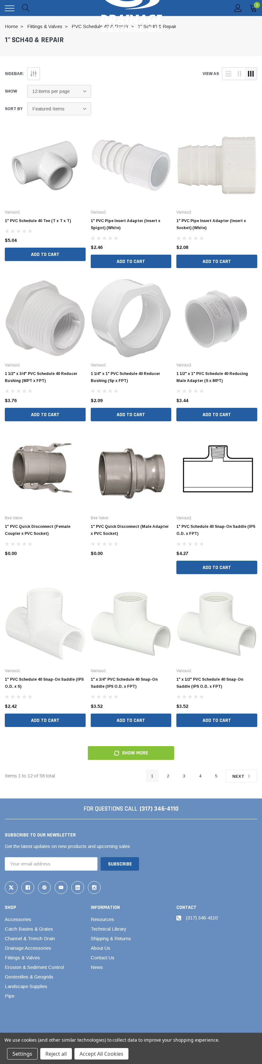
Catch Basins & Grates (29, 929)
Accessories (18, 919)
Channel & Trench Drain (30, 938)
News (97, 967)
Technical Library (109, 929)
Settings (22, 1053)
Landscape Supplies (26, 986)
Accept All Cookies (101, 1053)
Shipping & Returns (111, 938)
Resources (102, 919)
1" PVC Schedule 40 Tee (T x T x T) (38, 221)
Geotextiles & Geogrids (29, 976)
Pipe (9, 996)
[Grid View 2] (240, 74)
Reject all (56, 1053)
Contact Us (102, 957)
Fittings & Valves (22, 957)
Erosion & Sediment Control (34, 967)
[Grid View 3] (251, 74)
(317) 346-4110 (159, 809)
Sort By (14, 109)
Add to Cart (45, 254)
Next (239, 776)
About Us (100, 948)
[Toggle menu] (9, 8)
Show (11, 91)
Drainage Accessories (28, 948)
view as (211, 73)
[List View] (228, 74)
